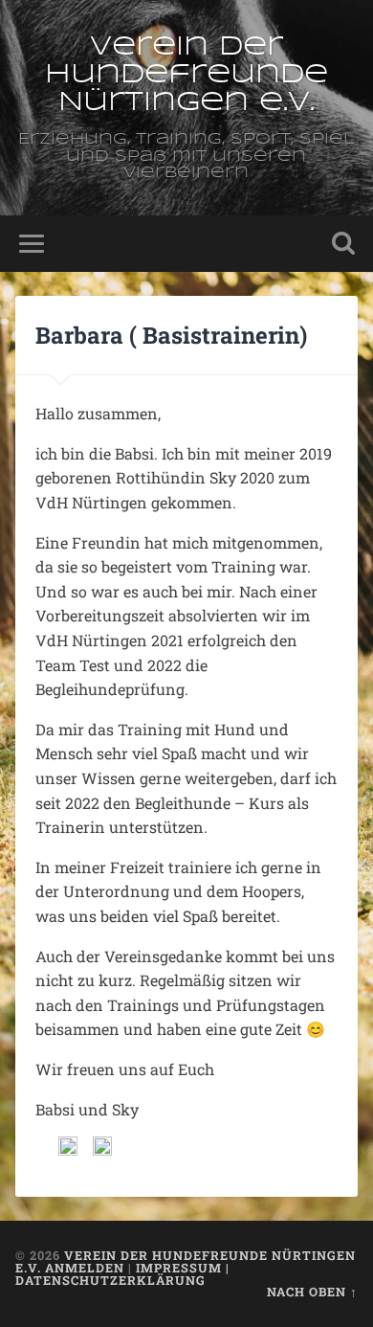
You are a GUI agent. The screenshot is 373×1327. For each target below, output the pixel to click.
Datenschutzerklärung (110, 1280)
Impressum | (183, 1267)
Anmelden (84, 1267)
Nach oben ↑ (312, 1291)
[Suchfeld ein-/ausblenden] (343, 243)
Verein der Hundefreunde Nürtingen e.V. (186, 75)
